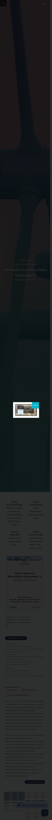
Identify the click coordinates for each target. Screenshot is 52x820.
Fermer (35, 405)
